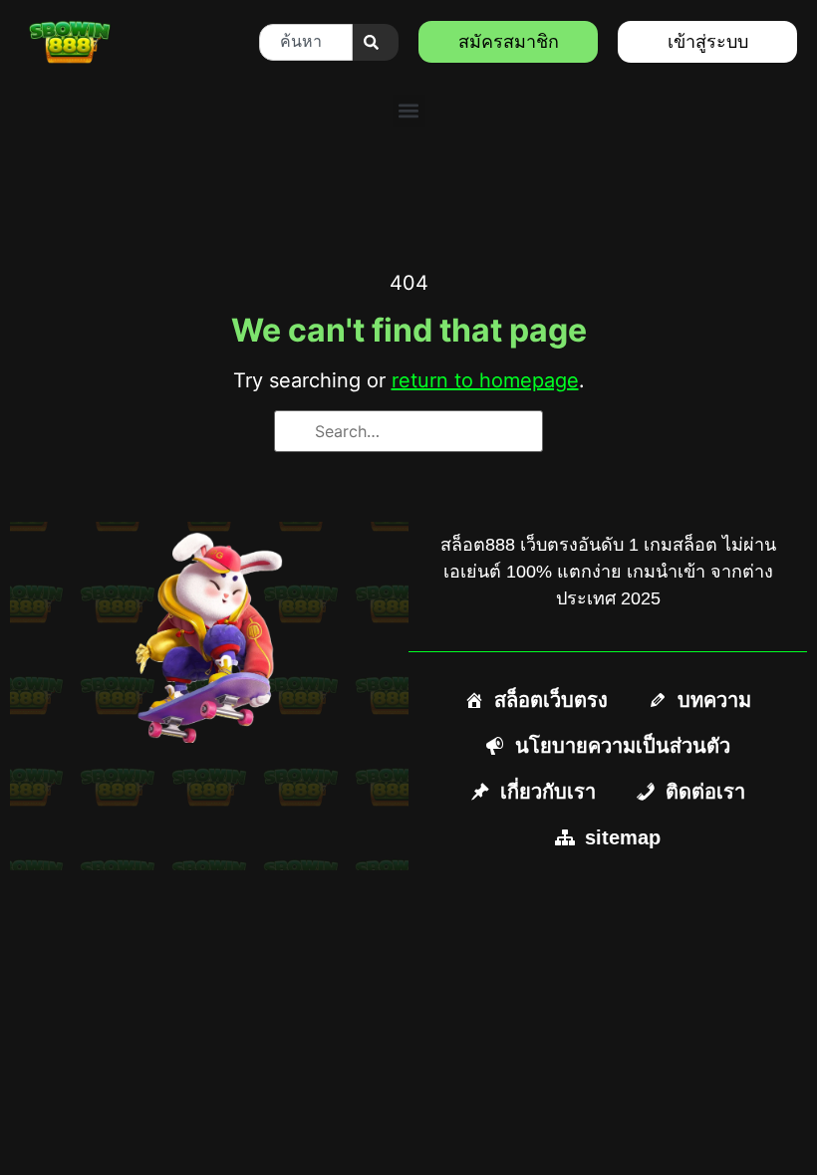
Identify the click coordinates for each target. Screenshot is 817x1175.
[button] (409, 111)
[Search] (376, 42)
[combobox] (306, 42)
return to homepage (485, 380)
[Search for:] (408, 431)
